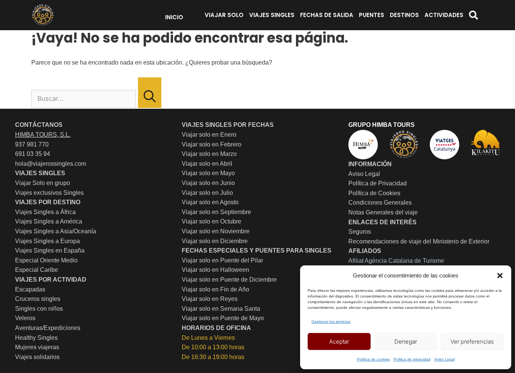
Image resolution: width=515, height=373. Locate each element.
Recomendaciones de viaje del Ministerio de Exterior (418, 241)
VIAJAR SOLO (224, 15)
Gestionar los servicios (330, 321)
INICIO (174, 17)
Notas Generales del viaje (383, 212)
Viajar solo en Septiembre (216, 212)
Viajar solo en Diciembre (215, 241)
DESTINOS (404, 15)
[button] (500, 275)
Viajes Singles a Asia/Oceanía (55, 231)
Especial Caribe (36, 270)
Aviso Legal (444, 359)
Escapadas (30, 289)
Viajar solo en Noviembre (216, 231)
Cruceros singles (37, 299)
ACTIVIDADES (444, 15)
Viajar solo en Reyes (210, 299)
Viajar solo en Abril (207, 163)
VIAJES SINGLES (271, 15)
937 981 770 (32, 144)
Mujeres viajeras (37, 347)
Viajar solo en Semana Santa (221, 308)
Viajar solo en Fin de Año (215, 289)
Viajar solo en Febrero (211, 144)
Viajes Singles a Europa (47, 241)
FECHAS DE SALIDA (326, 15)
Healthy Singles (36, 337)
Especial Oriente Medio (46, 260)
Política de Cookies (374, 193)
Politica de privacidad (412, 359)
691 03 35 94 (32, 154)
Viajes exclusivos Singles (49, 193)
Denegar (405, 341)
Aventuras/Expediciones (47, 328)
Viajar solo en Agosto (210, 202)
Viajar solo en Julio (207, 193)
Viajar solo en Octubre (211, 221)
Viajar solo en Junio (208, 183)
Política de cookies (373, 359)
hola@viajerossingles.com (50, 163)
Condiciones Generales (380, 202)
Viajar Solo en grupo (42, 183)
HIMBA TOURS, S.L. (43, 134)
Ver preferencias (472, 341)
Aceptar (339, 341)
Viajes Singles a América (48, 221)
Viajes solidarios (37, 357)
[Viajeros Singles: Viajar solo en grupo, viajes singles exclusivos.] (42, 15)
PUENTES (371, 15)
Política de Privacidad (377, 183)
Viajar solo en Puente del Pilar (222, 260)
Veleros (25, 318)
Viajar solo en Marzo (209, 154)
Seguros (359, 231)
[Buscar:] (84, 99)
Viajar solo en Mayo (208, 173)
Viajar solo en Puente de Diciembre (229, 279)
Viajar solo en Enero (209, 134)
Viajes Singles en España (49, 250)
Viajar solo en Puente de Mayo (223, 318)
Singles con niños (39, 308)
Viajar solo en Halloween (215, 270)
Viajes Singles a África (45, 212)
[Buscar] (149, 93)
